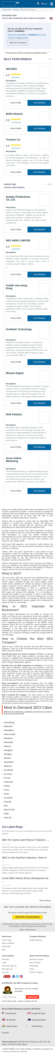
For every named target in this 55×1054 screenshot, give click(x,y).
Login (4, 962)
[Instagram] (21, 976)
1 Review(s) (15, 77)
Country (5, 972)
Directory (5, 959)
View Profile (15, 103)
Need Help (6, 946)
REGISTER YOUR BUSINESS (27, 917)
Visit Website (39, 103)
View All (7, 817)
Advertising (33, 966)
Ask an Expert (35, 962)
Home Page (7, 940)
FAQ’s (31, 969)
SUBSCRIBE (32, 997)
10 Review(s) (16, 122)
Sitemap (23, 1051)
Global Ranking (35, 940)
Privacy (6, 1051)
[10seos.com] (9, 4)
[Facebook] (13, 976)
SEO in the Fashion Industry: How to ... (24, 859)
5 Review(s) (15, 148)
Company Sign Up (9, 966)
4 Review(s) (15, 249)
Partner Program (36, 972)
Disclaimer (14, 1051)
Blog (4, 950)
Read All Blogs (45, 901)
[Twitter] (17, 976)
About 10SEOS (8, 943)
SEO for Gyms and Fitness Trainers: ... (25, 839)
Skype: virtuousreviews (28, 930)
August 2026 (10, 184)
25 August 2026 (9, 15)
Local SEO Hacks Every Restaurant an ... (25, 879)
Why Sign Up (7, 969)
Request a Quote (36, 959)
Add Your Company (17, 43)
